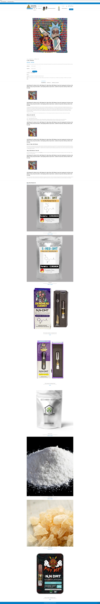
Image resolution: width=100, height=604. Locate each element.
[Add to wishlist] (73, 186)
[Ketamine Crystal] (50, 409)
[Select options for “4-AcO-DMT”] (73, 188)
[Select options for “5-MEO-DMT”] (73, 238)
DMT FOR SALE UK (45, 283)
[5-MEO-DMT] (50, 258)
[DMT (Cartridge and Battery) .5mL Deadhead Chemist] (50, 308)
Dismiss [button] (99, 603)
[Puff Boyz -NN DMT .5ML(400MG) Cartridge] (50, 573)
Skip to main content (11, 1)
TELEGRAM (71, 9)
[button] (73, 288)
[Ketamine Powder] (50, 466)
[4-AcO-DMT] (50, 208)
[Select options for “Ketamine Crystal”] (73, 389)
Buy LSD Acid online (30, 77)
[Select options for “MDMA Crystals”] (73, 503)
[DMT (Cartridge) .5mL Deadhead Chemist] (50, 359)
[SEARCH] (63, 6)
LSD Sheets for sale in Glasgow (59, 77)
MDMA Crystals (50, 547)
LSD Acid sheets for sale (52, 77)
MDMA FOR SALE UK (45, 548)
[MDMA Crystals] (50, 523)
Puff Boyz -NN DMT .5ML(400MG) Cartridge (50, 597)
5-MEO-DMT (50, 282)
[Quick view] (73, 189)
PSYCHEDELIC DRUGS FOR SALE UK (52, 283)
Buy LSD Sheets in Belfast (41, 77)
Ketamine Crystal (50, 433)
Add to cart (34, 71)
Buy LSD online (35, 77)
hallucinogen (40, 152)
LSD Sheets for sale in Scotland (67, 77)
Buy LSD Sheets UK (46, 77)
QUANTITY (28, 68)
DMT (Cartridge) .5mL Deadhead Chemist (50, 383)
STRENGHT (28, 66)
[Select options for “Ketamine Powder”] (73, 440)
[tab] (43, 82)
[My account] (66, 6)
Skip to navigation (3, 1)
